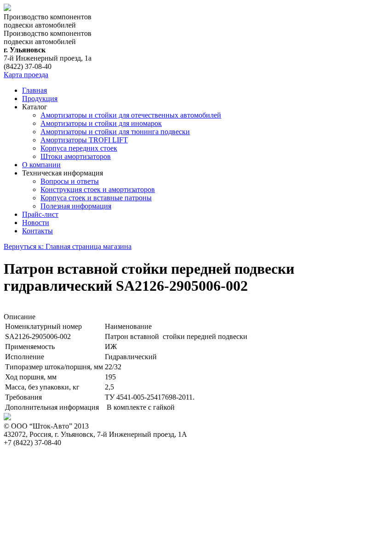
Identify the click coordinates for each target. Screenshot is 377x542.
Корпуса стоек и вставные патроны (96, 198)
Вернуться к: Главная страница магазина (67, 246)
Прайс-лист (40, 214)
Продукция (39, 98)
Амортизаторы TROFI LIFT (84, 140)
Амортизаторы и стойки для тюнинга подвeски (115, 132)
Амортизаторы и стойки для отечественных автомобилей (130, 115)
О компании (41, 165)
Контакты (37, 231)
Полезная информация (75, 206)
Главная (34, 90)
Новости (35, 222)
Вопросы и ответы (69, 181)
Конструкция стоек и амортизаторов (97, 189)
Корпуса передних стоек (78, 148)
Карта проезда (26, 75)
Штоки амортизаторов (75, 156)
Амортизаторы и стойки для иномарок (101, 123)
